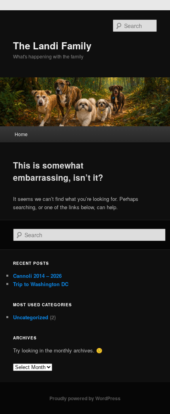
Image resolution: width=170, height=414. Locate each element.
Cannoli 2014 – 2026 (37, 275)
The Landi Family (52, 45)
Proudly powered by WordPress (85, 398)
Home (21, 134)
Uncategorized (30, 317)
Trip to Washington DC (40, 284)
